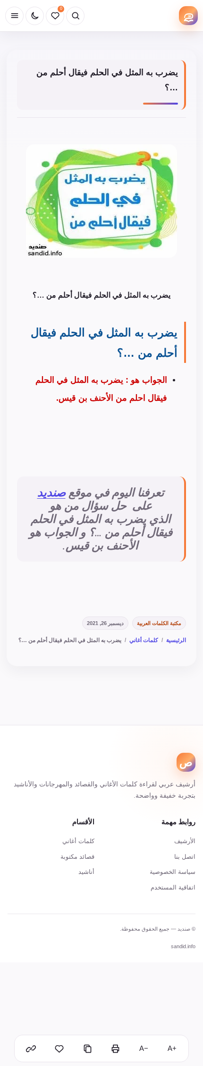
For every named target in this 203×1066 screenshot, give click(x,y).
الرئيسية (176, 640)
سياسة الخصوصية (172, 871)
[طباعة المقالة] (115, 1048)
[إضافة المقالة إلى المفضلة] (59, 1048)
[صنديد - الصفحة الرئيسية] (188, 15)
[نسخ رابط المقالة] (31, 1048)
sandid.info (183, 946)
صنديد (51, 492)
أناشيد (86, 871)
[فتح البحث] (75, 16)
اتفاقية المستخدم (173, 887)
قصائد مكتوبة (77, 856)
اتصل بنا (184, 856)
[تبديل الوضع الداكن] (34, 16)
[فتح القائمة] (14, 16)
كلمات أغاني (143, 640)
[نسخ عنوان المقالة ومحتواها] (87, 1048)
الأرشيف (184, 841)
